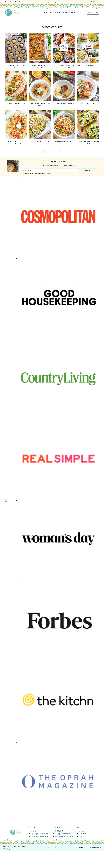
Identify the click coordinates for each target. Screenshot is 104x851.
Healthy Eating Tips (61, 831)
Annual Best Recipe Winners (39, 836)
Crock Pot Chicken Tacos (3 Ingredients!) (16, 142)
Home (45, 12)
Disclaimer (23, 846)
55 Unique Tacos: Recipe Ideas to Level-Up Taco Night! (64, 66)
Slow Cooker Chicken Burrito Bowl (40, 104)
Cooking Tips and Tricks (62, 834)
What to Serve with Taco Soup (87, 65)
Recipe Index (94, 2)
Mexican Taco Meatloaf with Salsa (16, 66)
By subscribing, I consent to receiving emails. (37, 173)
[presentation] (16, 48)
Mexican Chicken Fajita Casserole (40, 66)
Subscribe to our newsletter (23, 2)
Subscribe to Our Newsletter (64, 836)
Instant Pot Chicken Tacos (16, 103)
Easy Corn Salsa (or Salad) (64, 141)
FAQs (80, 836)
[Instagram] (55, 1)
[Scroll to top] (100, 844)
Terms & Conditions (15, 846)
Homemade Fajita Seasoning (64, 103)
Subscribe (87, 170)
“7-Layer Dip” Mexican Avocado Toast (88, 142)
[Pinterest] (48, 1)
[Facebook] (52, 1)
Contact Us (82, 834)
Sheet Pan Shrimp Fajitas (88, 103)
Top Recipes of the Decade (39, 834)
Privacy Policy (6, 849)
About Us (82, 831)
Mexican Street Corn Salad (40, 141)
